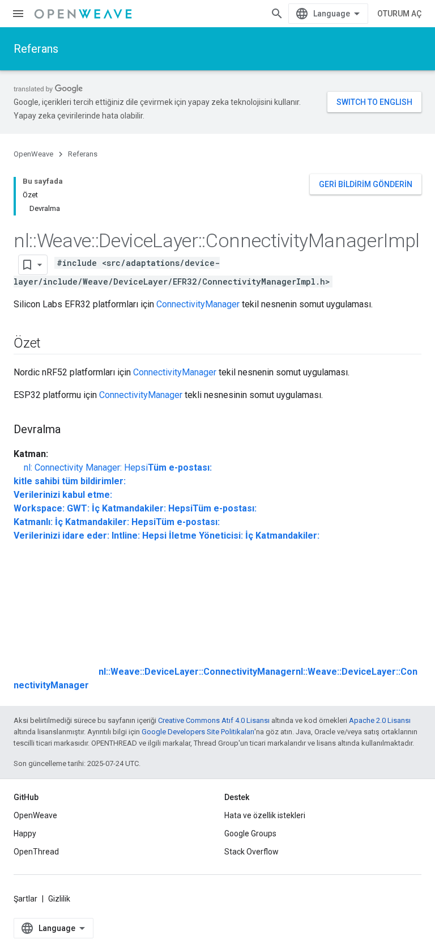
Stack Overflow (251, 851)
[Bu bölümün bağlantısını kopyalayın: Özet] (52, 344)
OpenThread (36, 851)
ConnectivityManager (198, 304)
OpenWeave (33, 154)
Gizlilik (59, 898)
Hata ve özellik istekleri (264, 815)
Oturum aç (399, 13)
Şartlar (25, 898)
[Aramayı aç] (277, 13)
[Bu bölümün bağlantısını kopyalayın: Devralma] (72, 430)
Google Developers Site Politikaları (198, 731)
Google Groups (250, 833)
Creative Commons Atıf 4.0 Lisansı (214, 720)
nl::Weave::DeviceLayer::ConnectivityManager (197, 671)
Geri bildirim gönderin (365, 184)
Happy (25, 833)
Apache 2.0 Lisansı (380, 720)
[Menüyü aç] (18, 13)
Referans (36, 49)
